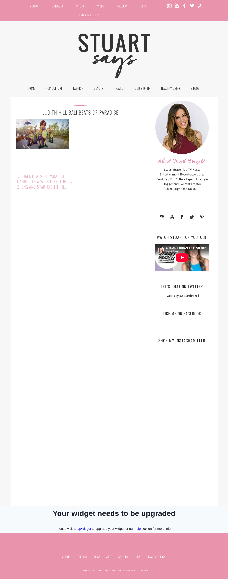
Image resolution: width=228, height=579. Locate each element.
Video (100, 6)
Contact (57, 6)
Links (144, 6)
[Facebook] (181, 217)
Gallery (122, 6)
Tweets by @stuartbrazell (182, 296)
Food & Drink (142, 88)
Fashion (78, 88)
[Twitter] (191, 217)
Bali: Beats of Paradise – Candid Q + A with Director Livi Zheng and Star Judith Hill (45, 181)
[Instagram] (162, 217)
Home (31, 88)
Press (80, 6)
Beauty (98, 88)
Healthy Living (170, 88)
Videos (195, 88)
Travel (118, 88)
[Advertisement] (182, 380)
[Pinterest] (201, 217)
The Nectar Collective (135, 570)
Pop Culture (54, 88)
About (34, 6)
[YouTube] (172, 217)
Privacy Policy (89, 15)
